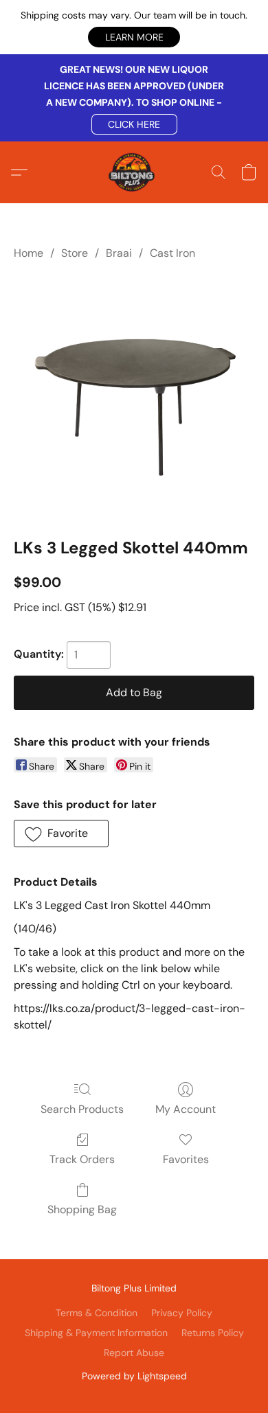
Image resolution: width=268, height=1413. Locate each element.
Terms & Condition (96, 1313)
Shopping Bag (82, 1209)
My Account (185, 1109)
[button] (134, 37)
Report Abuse (134, 1352)
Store (74, 253)
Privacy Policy (181, 1313)
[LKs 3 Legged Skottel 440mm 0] (134, 396)
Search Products (82, 1109)
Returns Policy (212, 1332)
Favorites (186, 1159)
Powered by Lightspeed (134, 1376)
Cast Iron (172, 253)
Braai (119, 253)
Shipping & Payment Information (96, 1332)
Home (28, 253)
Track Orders (82, 1159)
